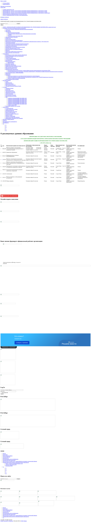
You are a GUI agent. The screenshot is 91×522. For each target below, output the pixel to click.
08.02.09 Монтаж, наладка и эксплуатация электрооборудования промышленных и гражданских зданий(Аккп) (26, 12)
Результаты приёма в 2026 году (12, 113)
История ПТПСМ (6, 80)
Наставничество (8, 60)
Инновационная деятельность (11, 69)
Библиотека (7, 73)
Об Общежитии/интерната (11, 46)
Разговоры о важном (9, 63)
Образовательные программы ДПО (15, 36)
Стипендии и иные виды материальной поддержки (16, 44)
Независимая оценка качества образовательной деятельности (16, 462)
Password (2, 391)
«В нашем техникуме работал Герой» (13, 86)
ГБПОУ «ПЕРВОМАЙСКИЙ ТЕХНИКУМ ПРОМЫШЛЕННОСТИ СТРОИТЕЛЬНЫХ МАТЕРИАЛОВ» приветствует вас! (29, 27)
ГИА (6, 97)
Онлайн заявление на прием (11, 109)
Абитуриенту (6, 107)
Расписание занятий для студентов (12, 106)
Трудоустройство (6, 456)
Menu (2, 24)
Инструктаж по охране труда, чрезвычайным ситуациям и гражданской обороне (20, 461)
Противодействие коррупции (9, 460)
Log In (2, 393)
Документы (7, 30)
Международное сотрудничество (12, 52)
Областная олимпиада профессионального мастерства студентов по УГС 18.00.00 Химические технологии (30, 77)
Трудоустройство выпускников (12, 79)
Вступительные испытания (11, 111)
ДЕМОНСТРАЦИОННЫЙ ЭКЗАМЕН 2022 (17, 101)
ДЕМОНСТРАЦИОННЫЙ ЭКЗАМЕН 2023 (17, 100)
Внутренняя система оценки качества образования (16, 54)
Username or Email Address (5, 390)
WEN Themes (24, 520)
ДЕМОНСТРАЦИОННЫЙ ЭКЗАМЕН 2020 (17, 103)
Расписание (7, 89)
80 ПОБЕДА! (6, 122)
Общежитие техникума (10, 92)
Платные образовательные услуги (12, 48)
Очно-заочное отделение (10, 94)
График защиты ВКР (12, 104)
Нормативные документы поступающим (14, 118)
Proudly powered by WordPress (6, 520)
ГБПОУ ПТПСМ (4, 19)
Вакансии (7, 50)
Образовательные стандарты (11, 37)
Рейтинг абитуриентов (10, 112)
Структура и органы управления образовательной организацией (19, 29)
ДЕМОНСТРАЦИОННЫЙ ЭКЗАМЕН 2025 (17, 98)
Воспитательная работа (10, 61)
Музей (4, 453)
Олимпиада (7, 74)
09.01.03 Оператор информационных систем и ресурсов (15, 14)
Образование (8, 31)
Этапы (6, 81)
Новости (5, 120)
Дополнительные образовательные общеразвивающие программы (22, 33)
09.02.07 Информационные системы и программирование (15, 15)
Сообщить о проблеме (22, 342)
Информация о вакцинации (8, 347)
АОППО (10, 34)
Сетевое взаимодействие (10, 58)
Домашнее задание (9, 88)
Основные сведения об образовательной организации (14, 28)
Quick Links (2, 7)
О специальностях (9, 108)
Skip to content (3, 1)
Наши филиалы (8, 82)
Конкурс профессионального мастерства (16, 78)
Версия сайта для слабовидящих (10, 195)
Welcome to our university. (5, 6)
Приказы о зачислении (10, 116)
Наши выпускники (9, 83)
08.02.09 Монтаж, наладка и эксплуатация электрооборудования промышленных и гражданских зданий (25, 10)
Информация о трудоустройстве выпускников (15, 47)
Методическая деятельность (11, 67)
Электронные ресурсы (10, 91)
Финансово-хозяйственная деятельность (13, 51)
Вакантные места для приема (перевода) (13, 49)
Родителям (5, 454)
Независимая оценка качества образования (14, 56)
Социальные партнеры (10, 42)
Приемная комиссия (9, 110)
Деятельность (6, 53)
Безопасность (6, 458)
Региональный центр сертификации (10, 459)
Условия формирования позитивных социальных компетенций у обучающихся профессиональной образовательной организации (35, 71)
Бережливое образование (10, 64)
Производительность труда (11, 68)
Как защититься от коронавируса (10, 121)
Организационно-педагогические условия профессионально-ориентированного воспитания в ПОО (29, 70)
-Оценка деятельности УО (8, 9)
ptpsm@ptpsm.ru (6, 4)
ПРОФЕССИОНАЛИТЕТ (8, 119)
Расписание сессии (9, 90)
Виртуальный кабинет (7, 455)
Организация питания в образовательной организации (17, 43)
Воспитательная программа (14, 32)
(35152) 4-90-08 (6, 3)
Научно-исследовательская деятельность (14, 40)
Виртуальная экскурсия (10, 84)
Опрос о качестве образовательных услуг (14, 463)
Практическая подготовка (10, 96)
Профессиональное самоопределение (13, 66)
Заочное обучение (9, 93)
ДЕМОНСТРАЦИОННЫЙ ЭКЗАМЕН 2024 (17, 99)
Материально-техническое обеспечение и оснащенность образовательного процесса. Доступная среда (27, 41)
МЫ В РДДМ (11, 62)
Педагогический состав (10, 39)
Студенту (5, 87)
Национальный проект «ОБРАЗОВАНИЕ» (14, 72)
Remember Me (5, 392)
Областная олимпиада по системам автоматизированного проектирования (23, 76)
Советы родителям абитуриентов (12, 117)
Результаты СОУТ (9, 57)
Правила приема (8, 114)
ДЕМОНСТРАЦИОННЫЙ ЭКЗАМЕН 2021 (17, 102)
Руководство (8, 38)
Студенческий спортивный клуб (12, 59)
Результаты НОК (9, 465)
